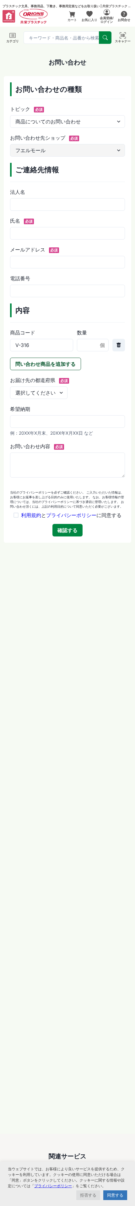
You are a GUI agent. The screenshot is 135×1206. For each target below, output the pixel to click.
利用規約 (31, 515)
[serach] (105, 37)
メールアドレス (34, 249)
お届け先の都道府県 (39, 380)
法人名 (17, 192)
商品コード (22, 332)
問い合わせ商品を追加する (45, 364)
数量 (82, 332)
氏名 (21, 221)
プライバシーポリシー (71, 515)
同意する (115, 1195)
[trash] (118, 345)
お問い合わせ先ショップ (44, 138)
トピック (26, 109)
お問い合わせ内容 (36, 446)
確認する (67, 530)
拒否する (88, 1195)
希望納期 (20, 409)
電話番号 (20, 278)
